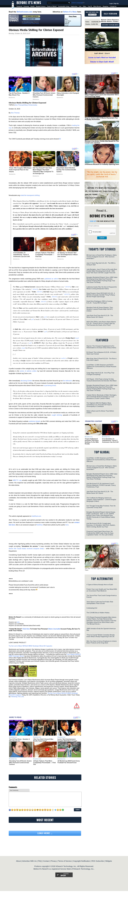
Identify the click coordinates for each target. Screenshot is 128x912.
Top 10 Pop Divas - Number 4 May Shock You (19, 740)
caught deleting (56, 415)
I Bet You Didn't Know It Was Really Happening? (43, 740)
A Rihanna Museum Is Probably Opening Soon (102, 164)
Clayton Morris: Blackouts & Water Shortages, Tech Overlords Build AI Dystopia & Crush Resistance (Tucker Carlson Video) (101, 396)
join (18, 622)
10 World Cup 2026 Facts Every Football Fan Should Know (69, 761)
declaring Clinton (26, 380)
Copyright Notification (81, 861)
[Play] (102, 40)
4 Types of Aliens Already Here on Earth (99, 584)
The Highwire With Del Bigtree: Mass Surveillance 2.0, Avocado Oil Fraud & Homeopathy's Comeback (99, 404)
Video (84, 6)
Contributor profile (26, 23)
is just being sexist (50, 385)
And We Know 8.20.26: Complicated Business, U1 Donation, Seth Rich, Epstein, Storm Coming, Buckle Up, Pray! (100, 525)
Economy (26, 6)
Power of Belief (52, 6)
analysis (63, 358)
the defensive (67, 380)
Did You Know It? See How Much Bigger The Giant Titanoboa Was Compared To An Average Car (43, 170)
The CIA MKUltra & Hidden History (97, 612)
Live (80, 6)
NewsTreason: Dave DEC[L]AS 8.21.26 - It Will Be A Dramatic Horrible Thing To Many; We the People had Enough (100, 294)
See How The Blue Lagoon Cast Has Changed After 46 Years (101, 569)
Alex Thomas (19, 105)
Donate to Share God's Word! (102, 62)
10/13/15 (67, 287)
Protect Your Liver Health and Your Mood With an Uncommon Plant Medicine (101, 590)
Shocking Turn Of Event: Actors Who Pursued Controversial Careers (20, 762)
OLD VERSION (110, 13)
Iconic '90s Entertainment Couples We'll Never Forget (67, 740)
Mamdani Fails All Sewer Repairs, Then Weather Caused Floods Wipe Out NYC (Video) (99, 309)
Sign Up (116, 3)
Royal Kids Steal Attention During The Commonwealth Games (66, 169)
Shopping (105, 6)
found (77, 338)
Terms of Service (65, 861)
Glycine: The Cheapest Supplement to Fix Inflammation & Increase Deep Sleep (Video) (101, 346)
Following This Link (17, 696)
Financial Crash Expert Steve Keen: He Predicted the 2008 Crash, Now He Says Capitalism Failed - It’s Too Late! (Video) (99, 533)
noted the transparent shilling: (30, 195)
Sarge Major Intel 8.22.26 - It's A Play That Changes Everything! (100, 373)
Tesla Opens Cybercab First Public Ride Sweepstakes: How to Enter (99, 602)
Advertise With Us (29, 861)
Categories (113, 6)
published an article (51, 279)
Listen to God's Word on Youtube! (102, 57)
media (35, 105)
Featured (19, 6)
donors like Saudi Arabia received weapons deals (26, 548)
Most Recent (97, 6)
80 (60, 139)
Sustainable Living (63, 6)
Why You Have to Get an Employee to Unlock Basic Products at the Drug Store (101, 642)
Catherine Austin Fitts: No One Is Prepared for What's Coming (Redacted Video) (101, 287)
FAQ (40, 861)
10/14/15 (35, 289)
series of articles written (28, 371)
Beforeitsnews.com (24, 12)
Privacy (54, 861)
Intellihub (40, 525)
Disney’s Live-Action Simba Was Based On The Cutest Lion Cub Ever (102, 142)
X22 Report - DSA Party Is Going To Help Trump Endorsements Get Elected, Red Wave (101, 380)
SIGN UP (93, 221)
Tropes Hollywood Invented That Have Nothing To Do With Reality (92, 441)
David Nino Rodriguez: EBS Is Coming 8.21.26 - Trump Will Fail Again (99, 302)
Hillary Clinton (28, 105)
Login (111, 3)
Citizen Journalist (54, 629)
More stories (35, 23)
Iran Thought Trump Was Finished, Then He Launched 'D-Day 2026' (101, 506)
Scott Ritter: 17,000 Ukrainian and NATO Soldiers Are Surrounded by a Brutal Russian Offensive (101, 366)
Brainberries (12, 174)
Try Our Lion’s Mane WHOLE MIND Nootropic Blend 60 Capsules (30, 646)
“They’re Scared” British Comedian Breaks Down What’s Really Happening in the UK (100, 635)
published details (34, 421)
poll (45, 317)
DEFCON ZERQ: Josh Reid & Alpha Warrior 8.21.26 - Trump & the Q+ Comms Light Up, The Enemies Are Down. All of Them (101, 323)
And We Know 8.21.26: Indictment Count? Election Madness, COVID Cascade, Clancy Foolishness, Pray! (101, 485)
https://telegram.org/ (110, 191)
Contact (46, 861)
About (18, 861)
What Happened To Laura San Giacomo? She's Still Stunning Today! (102, 95)
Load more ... (44, 833)
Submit (102, 238)
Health (32, 6)
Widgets (108, 861)
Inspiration (74, 6)
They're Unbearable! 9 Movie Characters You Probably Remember (101, 119)
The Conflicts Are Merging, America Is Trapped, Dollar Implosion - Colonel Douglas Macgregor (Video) (101, 499)
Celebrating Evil (91, 608)
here (67, 525)
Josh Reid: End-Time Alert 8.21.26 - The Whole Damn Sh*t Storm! (99, 316)
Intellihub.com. (36, 516)
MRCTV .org (17, 480)
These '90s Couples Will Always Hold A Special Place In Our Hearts (20, 169)
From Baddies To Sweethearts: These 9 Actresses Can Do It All (21, 254)
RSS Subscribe (98, 861)
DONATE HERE (92, 14)
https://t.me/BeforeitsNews (95, 198)
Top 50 (90, 6)
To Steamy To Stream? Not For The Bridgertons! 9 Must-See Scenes (67, 254)
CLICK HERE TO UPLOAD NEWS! (110, 25)
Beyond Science (41, 6)
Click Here (26, 629)
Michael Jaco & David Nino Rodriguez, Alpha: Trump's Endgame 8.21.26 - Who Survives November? (101, 256)
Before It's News (28, 2)
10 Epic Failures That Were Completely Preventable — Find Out (44, 254)
